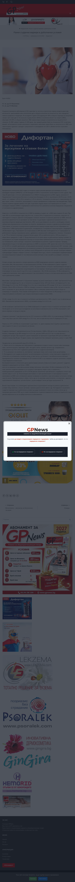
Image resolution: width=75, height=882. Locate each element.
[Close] (69, 423)
